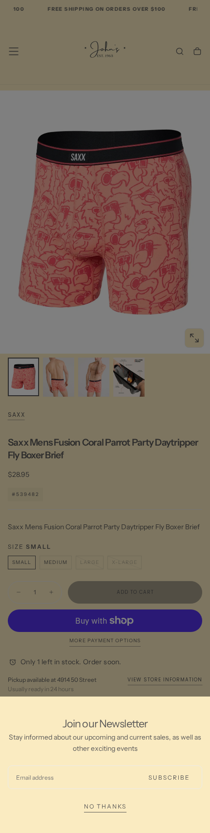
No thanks (105, 806)
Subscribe (169, 777)
